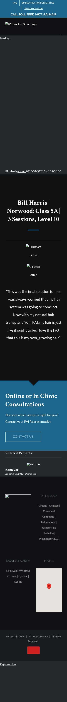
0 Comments (30, 473)
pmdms (21, 171)
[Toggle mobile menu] (60, 33)
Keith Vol (11, 470)
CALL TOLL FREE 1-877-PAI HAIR (33, 14)
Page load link (8, 664)
